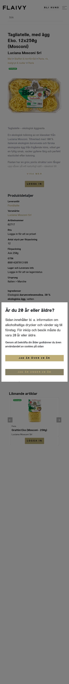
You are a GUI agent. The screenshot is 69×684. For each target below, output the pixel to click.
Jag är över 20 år (34, 358)
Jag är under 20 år (34, 372)
